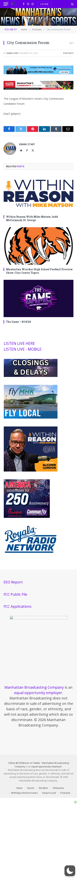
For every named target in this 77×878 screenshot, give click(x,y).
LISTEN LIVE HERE (19, 343)
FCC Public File (15, 594)
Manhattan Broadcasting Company (34, 687)
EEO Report (13, 582)
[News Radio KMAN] (13, 4)
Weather (43, 788)
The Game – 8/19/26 (18, 321)
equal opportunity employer (38, 692)
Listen (44, 4)
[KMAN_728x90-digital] (38, 88)
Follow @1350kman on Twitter (24, 762)
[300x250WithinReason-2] (30, 470)
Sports (30, 788)
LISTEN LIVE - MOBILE (23, 349)
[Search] (71, 4)
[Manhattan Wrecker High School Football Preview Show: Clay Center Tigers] (38, 245)
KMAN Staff (13, 53)
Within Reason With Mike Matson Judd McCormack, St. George (32, 218)
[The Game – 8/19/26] (38, 298)
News (19, 788)
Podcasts (68, 53)
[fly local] (30, 417)
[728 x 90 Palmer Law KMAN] (38, 73)
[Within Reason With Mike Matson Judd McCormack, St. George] (38, 193)
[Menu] (6, 4)
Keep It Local (49, 792)
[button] (69, 870)
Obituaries (58, 788)
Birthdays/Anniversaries (24, 792)
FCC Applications (18, 606)
